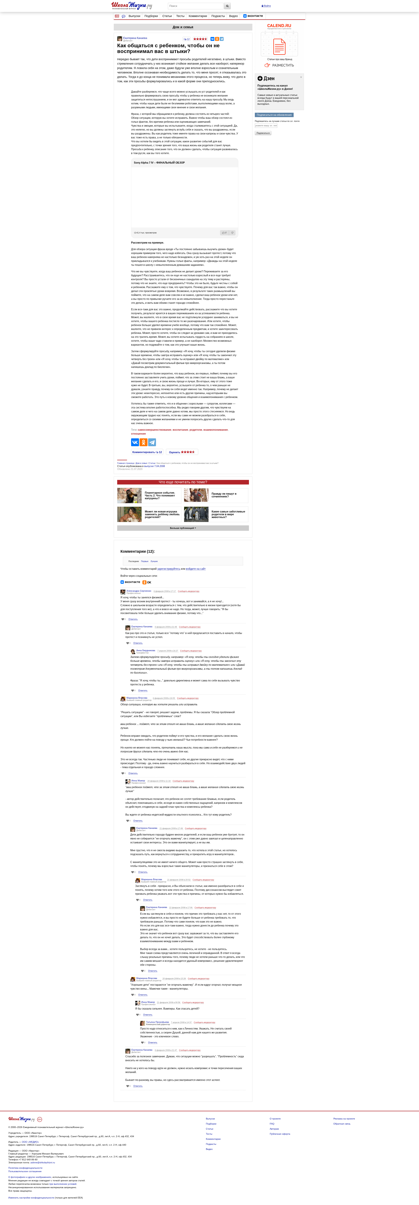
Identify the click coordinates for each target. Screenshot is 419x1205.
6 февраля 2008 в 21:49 (166, 627)
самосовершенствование (154, 429)
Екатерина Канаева (141, 626)
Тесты (180, 16)
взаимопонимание (215, 429)
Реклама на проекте (344, 1118)
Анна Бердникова (145, 650)
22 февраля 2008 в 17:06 (181, 907)
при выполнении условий (62, 1184)
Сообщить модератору (188, 591)
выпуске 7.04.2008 (154, 466)
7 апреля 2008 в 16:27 (168, 651)
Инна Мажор (138, 780)
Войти (267, 5)
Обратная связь (341, 1123)
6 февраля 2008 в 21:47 (166, 1050)
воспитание (180, 429)
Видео (233, 16)
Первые (144, 561)
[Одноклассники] (217, 39)
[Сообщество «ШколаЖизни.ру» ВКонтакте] (253, 16)
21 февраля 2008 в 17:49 (171, 828)
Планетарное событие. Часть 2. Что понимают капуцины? (160, 495)
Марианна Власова (137, 697)
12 (188, 39)
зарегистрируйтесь (168, 568)
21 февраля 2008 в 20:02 (179, 880)
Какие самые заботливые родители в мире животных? (228, 514)
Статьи (167, 16)
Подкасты (218, 16)
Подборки (151, 16)
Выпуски (134, 16)
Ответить (133, 619)
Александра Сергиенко (139, 590)
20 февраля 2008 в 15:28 (174, 978)
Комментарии (198, 16)
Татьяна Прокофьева (157, 1022)
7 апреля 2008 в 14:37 (181, 1022)
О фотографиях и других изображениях (29, 1177)
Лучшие (154, 561)
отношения (138, 433)
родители (196, 429)
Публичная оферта (280, 1134)
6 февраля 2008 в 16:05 (164, 698)
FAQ (272, 1123)
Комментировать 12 (147, 452)
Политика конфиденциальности (25, 1168)
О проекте (275, 1118)
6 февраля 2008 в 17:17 (165, 591)
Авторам (274, 1128)
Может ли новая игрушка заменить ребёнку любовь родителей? (162, 514)
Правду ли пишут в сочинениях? (224, 495)
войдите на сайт (196, 568)
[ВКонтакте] (212, 39)
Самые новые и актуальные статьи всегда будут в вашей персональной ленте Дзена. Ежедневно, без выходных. (278, 99)
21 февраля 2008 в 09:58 (169, 1002)
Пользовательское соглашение (25, 1171)
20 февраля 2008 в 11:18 (159, 781)
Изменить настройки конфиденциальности (31, 1197)
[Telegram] (222, 39)
